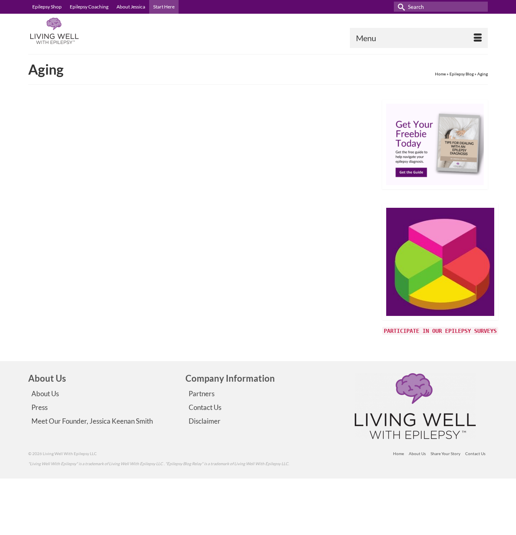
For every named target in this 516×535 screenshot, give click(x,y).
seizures (236, 226)
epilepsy (199, 226)
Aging (185, 226)
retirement (217, 226)
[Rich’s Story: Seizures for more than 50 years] (96, 172)
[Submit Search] (400, 7)
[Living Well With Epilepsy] (100, 31)
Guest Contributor (204, 150)
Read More (320, 204)
